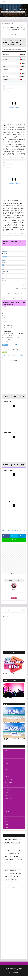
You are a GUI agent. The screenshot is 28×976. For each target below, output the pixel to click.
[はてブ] (22, 536)
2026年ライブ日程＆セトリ (8, 697)
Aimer (6, 856)
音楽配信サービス (8, 827)
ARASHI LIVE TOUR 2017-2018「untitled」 (12, 864)
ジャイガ (14, 11)
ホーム (7, 968)
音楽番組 (6, 824)
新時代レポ (17, 972)
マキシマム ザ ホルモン (8, 157)
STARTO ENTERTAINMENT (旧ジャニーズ (12, 756)
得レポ (6, 795)
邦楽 (5, 818)
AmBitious (6, 859)
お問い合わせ (19, 969)
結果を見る (17, 344)
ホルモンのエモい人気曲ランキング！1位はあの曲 (13, 354)
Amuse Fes (13, 859)
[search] (23, 610)
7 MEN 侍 (18, 842)
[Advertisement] (14, 375)
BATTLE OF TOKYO (8, 887)
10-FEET (20, 839)
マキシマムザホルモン (20, 11)
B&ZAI (6, 876)
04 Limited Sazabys (13, 839)
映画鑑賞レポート (8, 798)
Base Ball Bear (13, 884)
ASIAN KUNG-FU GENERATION (10, 870)
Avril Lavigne (12, 873)
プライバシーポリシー (10, 969)
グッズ (6, 766)
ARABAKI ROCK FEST (15, 862)
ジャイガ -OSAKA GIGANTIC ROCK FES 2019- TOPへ (14, 530)
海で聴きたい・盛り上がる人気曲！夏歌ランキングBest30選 (13, 722)
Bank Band (6, 884)
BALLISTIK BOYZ (16, 882)
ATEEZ (6, 873)
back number (15, 879)
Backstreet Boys (7, 882)
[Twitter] (14, 536)
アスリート (7, 760)
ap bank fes (20, 859)
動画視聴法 (7, 785)
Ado (5, 850)
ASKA (19, 870)
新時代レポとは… (13, 968)
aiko (20, 853)
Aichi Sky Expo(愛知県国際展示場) (10, 853)
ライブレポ (7, 776)
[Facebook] (6, 536)
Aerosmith (11, 850)
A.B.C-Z (17, 845)
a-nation (11, 845)
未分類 (6, 801)
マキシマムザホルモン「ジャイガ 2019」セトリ (18, 18)
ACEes (6, 847)
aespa (16, 850)
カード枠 (6, 763)
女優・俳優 (7, 789)
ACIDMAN (20, 847)
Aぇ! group (19, 873)
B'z (10, 876)
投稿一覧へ (14, 597)
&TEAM (6, 839)
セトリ (6, 769)
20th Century (7, 842)
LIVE (10, 11)
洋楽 (5, 805)
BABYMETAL (16, 876)
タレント (6, 772)
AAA (22, 845)
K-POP (6, 750)
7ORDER (6, 845)
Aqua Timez (7, 862)
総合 (5, 808)
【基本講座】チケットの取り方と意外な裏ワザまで (12, 673)
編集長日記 (7, 811)
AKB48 (16, 856)
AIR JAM (11, 856)
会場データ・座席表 (8, 782)
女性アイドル (7, 792)
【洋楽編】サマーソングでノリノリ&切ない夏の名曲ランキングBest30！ (14, 739)
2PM (13, 842)
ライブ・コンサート (8, 779)
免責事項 (20, 968)
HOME (3, 18)
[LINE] (14, 540)
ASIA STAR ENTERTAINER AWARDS (11, 867)
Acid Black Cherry (13, 847)
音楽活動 (6, 821)
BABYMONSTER (7, 879)
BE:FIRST (15, 887)
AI (20, 850)
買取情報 (6, 814)
